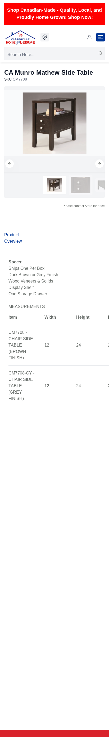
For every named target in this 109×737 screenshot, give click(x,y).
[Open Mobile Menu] (100, 37)
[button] (9, 163)
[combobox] (54, 54)
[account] (89, 37)
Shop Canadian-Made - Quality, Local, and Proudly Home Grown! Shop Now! (54, 13)
